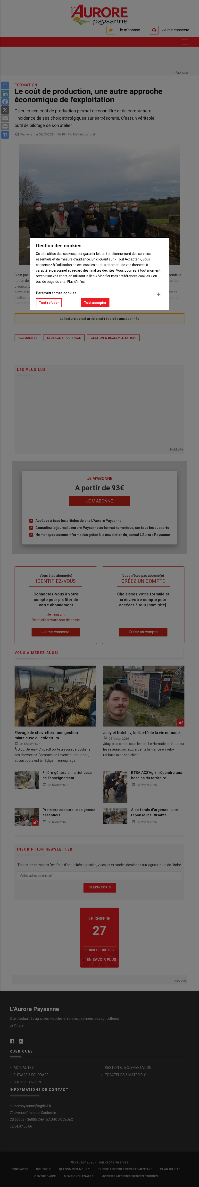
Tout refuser (49, 303)
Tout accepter (95, 303)
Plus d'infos (76, 282)
